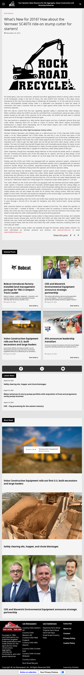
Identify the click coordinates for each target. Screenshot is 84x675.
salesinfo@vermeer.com (13, 232)
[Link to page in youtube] (63, 369)
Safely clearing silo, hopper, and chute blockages (25, 384)
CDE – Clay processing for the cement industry (24, 406)
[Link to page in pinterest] (78, 235)
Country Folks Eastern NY (31, 629)
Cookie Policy (69, 643)
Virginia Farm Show (51, 630)
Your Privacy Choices (49, 672)
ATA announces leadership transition (59, 340)
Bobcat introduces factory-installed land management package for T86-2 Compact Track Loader (19, 288)
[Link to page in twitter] (74, 235)
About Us (67, 629)
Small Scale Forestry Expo (51, 636)
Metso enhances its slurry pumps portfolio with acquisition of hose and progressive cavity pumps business (40, 395)
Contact (66, 633)
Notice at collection (28, 672)
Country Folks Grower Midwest (31, 654)
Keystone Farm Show (51, 628)
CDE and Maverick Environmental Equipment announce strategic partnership (59, 288)
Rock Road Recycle (30, 663)
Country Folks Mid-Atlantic (30, 643)
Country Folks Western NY (28, 633)
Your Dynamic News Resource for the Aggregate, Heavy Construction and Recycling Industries (46, 4)
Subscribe (67, 624)
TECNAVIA (75, 667)
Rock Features (8, 13)
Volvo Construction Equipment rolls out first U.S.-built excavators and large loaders (21, 341)
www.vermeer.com (64, 230)
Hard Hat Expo (49, 632)
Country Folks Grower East (31, 649)
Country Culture (29, 659)
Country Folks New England (30, 638)
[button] (80, 4)
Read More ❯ (33, 306)
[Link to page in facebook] (70, 235)
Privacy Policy (69, 638)
